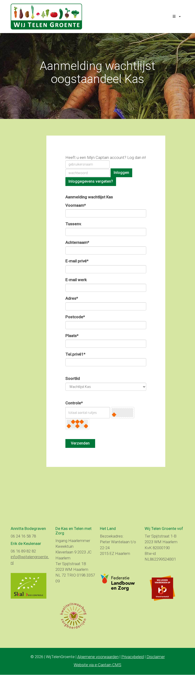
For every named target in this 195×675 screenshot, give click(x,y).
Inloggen (121, 172)
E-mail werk (76, 279)
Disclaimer (155, 656)
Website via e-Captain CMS (97, 664)
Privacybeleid (132, 656)
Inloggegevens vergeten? (90, 181)
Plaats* (71, 335)
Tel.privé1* (75, 354)
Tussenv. (73, 223)
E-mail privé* (76, 261)
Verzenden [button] (80, 443)
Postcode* (75, 316)
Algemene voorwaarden (98, 656)
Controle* (74, 403)
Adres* (71, 298)
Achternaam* (77, 242)
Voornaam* (75, 205)
